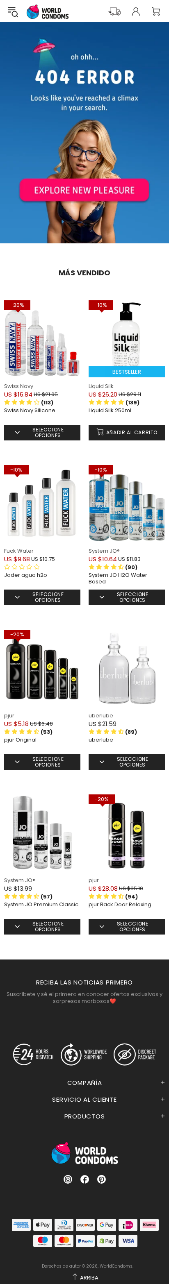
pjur (9, 715)
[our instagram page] (68, 1179)
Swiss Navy (18, 386)
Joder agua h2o (25, 575)
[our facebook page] (84, 1179)
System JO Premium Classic (41, 904)
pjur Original (20, 740)
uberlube (101, 715)
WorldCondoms (47, 11)
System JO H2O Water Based (118, 578)
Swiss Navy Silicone (29, 410)
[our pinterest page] (101, 1179)
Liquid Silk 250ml (110, 410)
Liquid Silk (101, 386)
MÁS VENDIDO (84, 273)
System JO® (104, 550)
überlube (101, 740)
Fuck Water (19, 550)
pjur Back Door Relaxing (120, 904)
